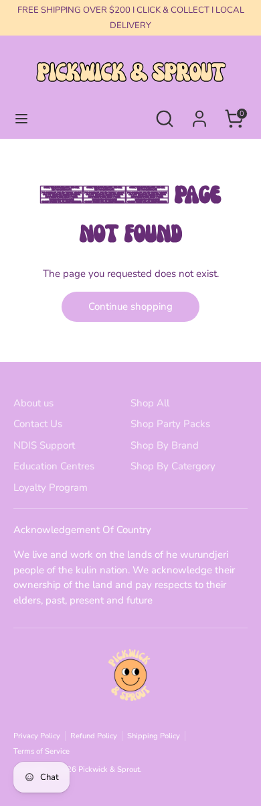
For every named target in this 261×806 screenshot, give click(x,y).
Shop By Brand (164, 445)
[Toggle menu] (21, 118)
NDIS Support (44, 445)
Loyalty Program (50, 487)
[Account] (199, 112)
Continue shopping (130, 306)
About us (33, 403)
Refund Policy (93, 736)
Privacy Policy (36, 736)
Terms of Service (41, 751)
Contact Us (37, 423)
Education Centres (53, 466)
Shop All (149, 403)
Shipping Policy (153, 736)
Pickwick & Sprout (109, 769)
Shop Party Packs (170, 423)
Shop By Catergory (172, 466)
